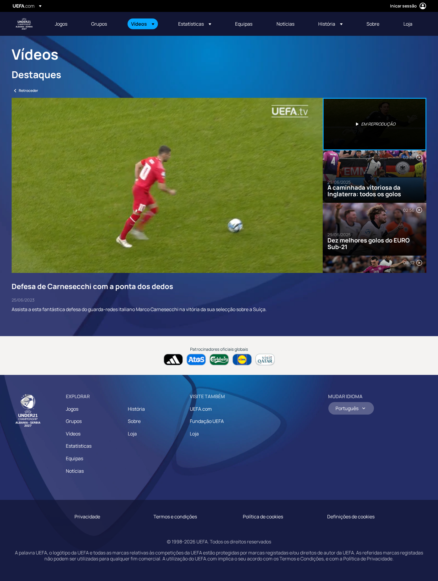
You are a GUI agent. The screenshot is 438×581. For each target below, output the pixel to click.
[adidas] (173, 359)
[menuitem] (65, 24)
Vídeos (73, 433)
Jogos (72, 409)
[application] (167, 185)
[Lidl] (242, 359)
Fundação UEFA (207, 421)
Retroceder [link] (28, 90)
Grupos (74, 421)
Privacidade (87, 516)
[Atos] (196, 359)
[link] (61, 24)
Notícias (75, 471)
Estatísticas (78, 446)
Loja (132, 433)
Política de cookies (263, 516)
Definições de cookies (351, 516)
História (136, 409)
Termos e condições (175, 516)
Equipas (74, 458)
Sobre (134, 421)
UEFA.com (201, 409)
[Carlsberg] (219, 359)
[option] (374, 124)
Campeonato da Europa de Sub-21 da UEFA (24, 24)
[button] (142, 24)
